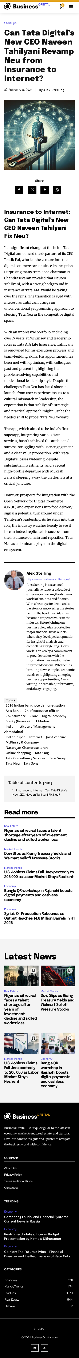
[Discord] (35, 1348)
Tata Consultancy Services (25, 758)
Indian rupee (15, 737)
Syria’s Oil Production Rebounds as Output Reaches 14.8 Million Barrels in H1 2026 (39, 918)
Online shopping (18, 753)
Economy (10, 886)
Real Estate (11, 826)
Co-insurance (16, 716)
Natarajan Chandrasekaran (27, 747)
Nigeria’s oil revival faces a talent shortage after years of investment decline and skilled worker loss (35, 835)
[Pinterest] (46, 190)
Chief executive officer (41, 710)
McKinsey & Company (22, 742)
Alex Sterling (53, 90)
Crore (34, 716)
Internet (35, 737)
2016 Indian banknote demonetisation (35, 705)
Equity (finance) (18, 721)
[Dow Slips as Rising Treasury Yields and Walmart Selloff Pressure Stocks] (58, 976)
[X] (33, 190)
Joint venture (56, 737)
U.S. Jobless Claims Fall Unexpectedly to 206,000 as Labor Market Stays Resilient (21, 1072)
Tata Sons (31, 763)
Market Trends (13, 849)
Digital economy (54, 716)
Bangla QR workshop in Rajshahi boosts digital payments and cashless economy (38, 895)
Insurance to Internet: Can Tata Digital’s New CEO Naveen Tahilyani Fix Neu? (39, 792)
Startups (10, 23)
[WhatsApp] (58, 190)
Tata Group (57, 758)
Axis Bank (13, 710)
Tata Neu (13, 763)
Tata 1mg (42, 753)
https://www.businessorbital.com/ (48, 579)
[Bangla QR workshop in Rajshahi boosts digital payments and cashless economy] (58, 1043)
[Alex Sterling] (14, 631)
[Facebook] (21, 190)
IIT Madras (41, 721)
